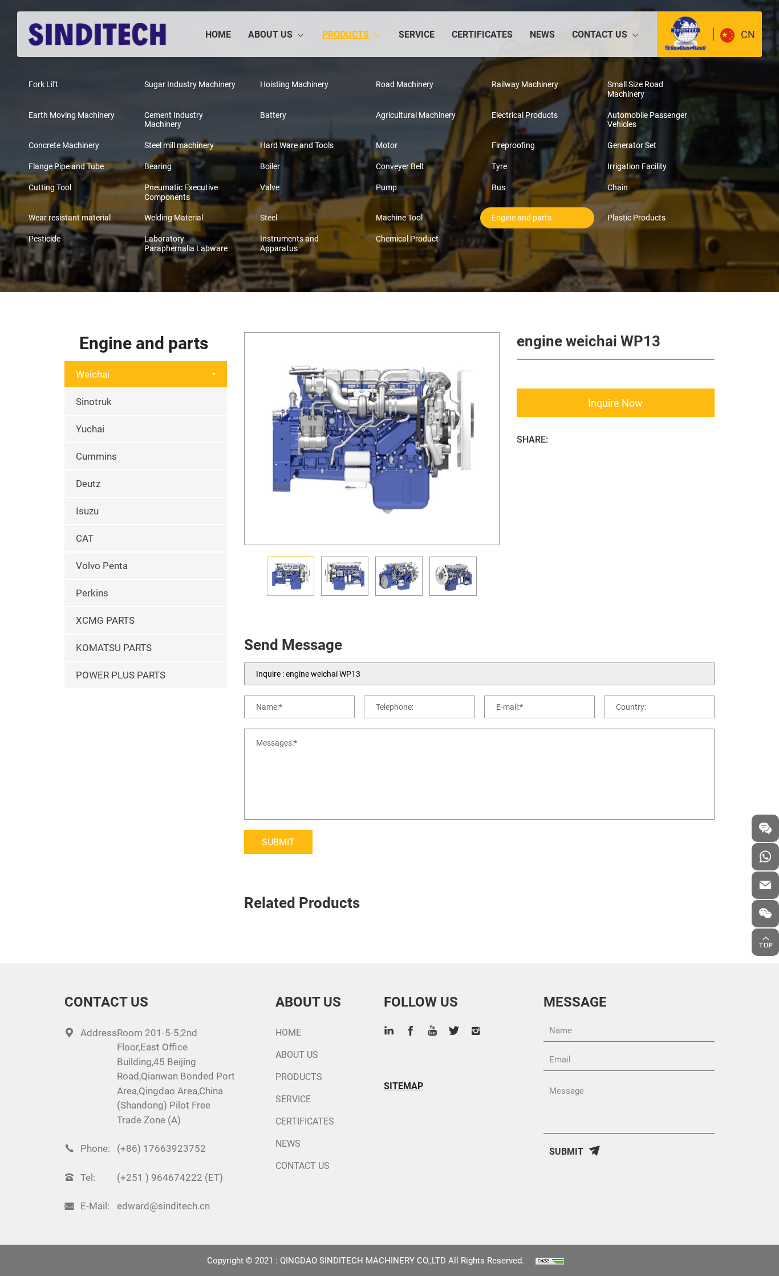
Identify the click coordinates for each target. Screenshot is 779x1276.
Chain (617, 187)
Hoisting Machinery (294, 84)
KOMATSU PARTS (114, 647)
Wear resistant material (70, 217)
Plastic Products (636, 217)
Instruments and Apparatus (289, 243)
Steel (268, 217)
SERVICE (417, 34)
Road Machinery (404, 84)
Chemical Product (407, 238)
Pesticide (44, 238)
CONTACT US (599, 34)
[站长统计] (549, 1260)
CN (748, 34)
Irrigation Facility (637, 166)
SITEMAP (403, 1085)
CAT (85, 538)
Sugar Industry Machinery (190, 84)
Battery (273, 114)
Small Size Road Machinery (635, 89)
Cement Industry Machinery (173, 119)
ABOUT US (270, 34)
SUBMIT (278, 842)
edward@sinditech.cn (163, 1205)
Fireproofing (513, 145)
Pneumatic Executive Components (181, 192)
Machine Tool (399, 217)
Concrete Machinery (64, 145)
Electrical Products (525, 114)
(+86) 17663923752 (161, 1148)
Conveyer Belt (400, 166)
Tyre (499, 166)
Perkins (92, 592)
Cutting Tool (50, 187)
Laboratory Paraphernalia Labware (186, 243)
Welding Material (173, 217)
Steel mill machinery (179, 145)
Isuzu (87, 510)
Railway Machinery (525, 84)
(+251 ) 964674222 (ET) (170, 1177)
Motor (386, 145)
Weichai (92, 374)
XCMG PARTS (105, 620)
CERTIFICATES (482, 34)
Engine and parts (521, 217)
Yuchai (90, 428)
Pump (386, 187)
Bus (498, 187)
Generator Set (631, 145)
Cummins (96, 456)
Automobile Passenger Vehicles (647, 119)
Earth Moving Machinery (72, 114)
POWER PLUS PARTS (120, 674)
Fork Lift (43, 84)
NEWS (542, 34)
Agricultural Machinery (416, 114)
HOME (218, 34)
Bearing (158, 166)
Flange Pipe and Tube (66, 166)
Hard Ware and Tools (297, 145)
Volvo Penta (102, 565)
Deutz (88, 483)
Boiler (270, 166)
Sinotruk (94, 401)
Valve (269, 187)
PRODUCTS (345, 34)
